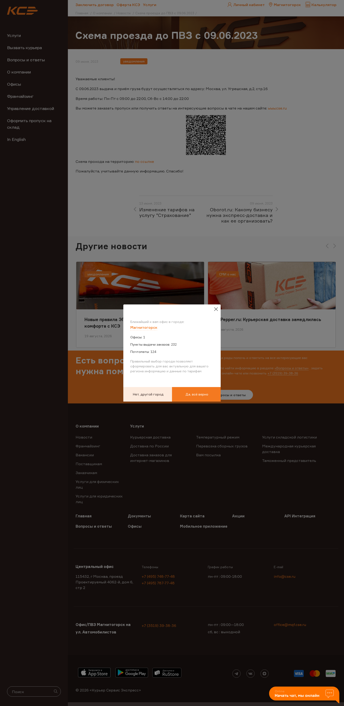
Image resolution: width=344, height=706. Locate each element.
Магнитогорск (143, 327)
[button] (304, 695)
